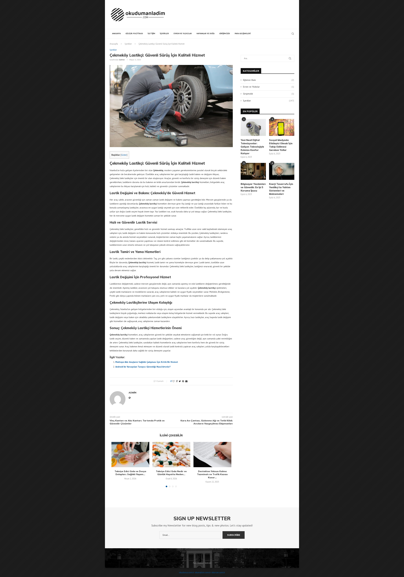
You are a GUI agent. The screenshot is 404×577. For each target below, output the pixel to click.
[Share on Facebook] (177, 381)
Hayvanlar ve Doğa (205, 33)
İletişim (151, 33)
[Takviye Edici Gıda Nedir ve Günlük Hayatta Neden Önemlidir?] (171, 454)
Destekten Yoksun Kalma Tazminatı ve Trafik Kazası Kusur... (212, 474)
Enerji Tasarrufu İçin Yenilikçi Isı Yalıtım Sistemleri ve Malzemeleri (281, 188)
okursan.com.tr (218, 572)
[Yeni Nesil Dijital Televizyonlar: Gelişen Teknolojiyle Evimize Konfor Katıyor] (253, 127)
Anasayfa (116, 33)
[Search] (292, 33)
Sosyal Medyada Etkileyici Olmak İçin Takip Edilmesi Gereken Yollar (280, 145)
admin (122, 59)
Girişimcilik (224, 33)
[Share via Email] (186, 381)
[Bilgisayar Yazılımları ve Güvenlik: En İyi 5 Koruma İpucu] (253, 171)
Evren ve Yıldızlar (183, 33)
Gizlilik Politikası (134, 33)
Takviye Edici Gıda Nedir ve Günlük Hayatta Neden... (171, 473)
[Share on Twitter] (180, 381)
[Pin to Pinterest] (183, 381)
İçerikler (164, 33)
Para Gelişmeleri (243, 33)
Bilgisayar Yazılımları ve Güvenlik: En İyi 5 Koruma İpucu (253, 187)
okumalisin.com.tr (203, 572)
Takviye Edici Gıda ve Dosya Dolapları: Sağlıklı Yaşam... (130, 473)
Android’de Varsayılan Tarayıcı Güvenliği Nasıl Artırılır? (143, 366)
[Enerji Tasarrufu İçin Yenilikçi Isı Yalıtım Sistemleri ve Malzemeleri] (281, 171)
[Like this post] (173, 381)
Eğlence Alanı (268, 80)
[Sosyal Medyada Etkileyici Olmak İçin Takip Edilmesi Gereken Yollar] (281, 127)
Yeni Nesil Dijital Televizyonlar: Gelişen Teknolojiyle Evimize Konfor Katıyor (252, 147)
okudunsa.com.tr (186, 572)
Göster (124, 155)
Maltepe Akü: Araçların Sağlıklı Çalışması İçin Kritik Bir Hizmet (146, 362)
